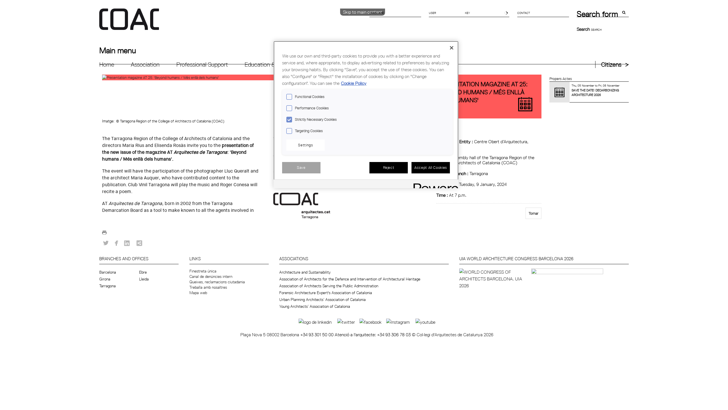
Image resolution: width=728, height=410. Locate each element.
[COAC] (231, 22)
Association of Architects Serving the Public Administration (328, 285)
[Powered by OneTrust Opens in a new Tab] (434, 184)
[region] (366, 114)
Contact (523, 13)
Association (145, 64)
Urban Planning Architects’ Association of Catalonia (322, 299)
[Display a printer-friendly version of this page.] (104, 234)
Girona (104, 279)
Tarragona (107, 285)
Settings (305, 144)
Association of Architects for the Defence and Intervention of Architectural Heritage (349, 279)
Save (301, 167)
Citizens (611, 64)
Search (584, 29)
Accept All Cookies (430, 167)
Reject (388, 167)
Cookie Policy (354, 83)
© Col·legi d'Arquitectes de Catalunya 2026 (452, 334)
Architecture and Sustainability (305, 272)
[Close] (451, 48)
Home (106, 64)
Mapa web (198, 292)
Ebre (143, 272)
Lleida (144, 279)
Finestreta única (202, 271)
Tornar (533, 213)
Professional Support (202, 64)
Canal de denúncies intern (210, 276)
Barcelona (107, 272)
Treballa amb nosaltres (208, 287)
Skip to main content (362, 12)
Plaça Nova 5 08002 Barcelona (270, 334)
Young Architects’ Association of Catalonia (314, 306)
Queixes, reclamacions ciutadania (217, 281)
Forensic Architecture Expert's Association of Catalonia (325, 292)
